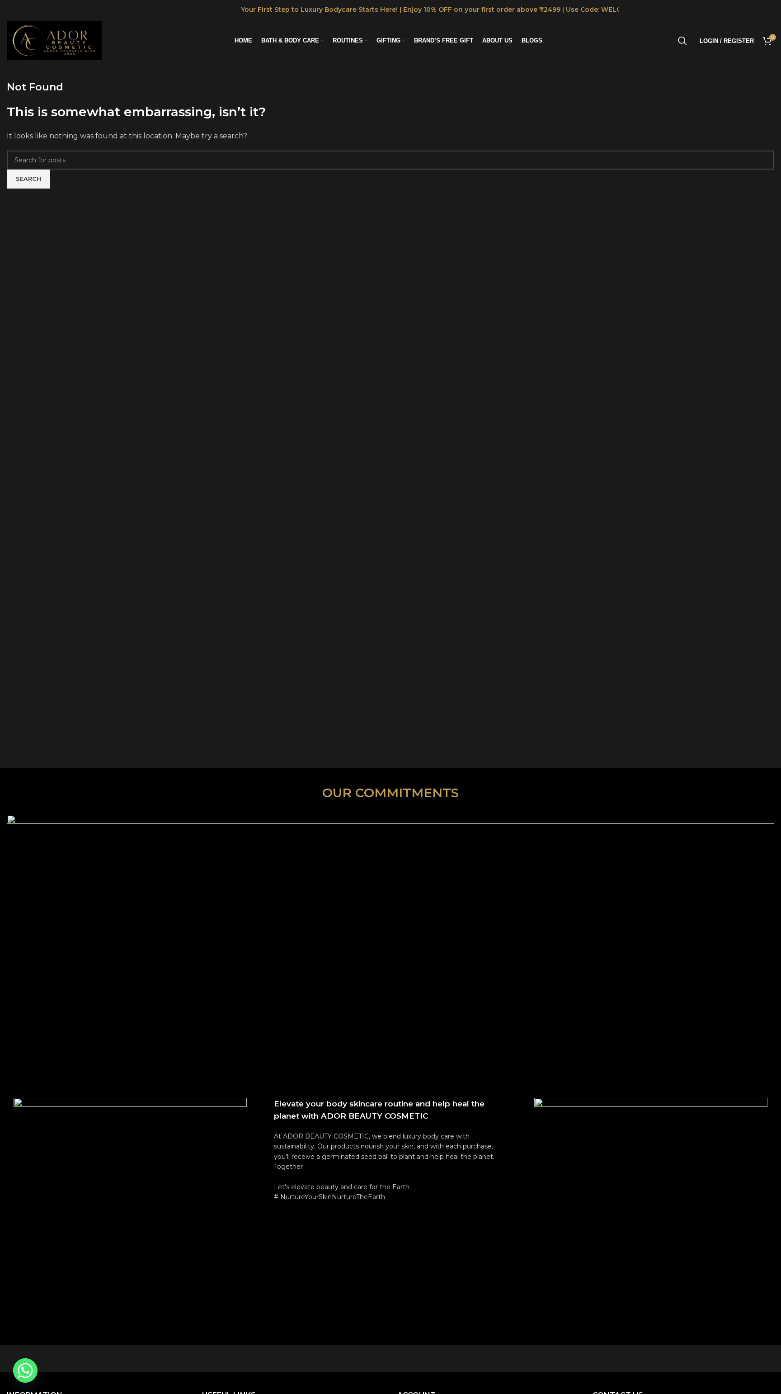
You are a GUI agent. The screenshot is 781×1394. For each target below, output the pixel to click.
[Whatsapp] (25, 1370)
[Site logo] (54, 40)
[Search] (682, 41)
